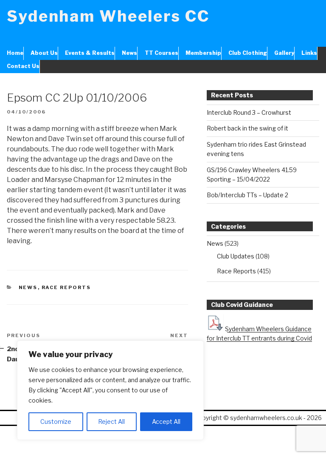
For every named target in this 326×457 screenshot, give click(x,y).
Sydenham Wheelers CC (108, 16)
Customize (55, 421)
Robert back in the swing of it (247, 128)
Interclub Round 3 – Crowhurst (249, 112)
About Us (44, 53)
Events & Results (90, 53)
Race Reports (66, 287)
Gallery (284, 53)
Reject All (111, 421)
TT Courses (161, 53)
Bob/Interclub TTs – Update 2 (247, 195)
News (129, 53)
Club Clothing (247, 53)
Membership (203, 53)
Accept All (166, 421)
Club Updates (235, 256)
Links (309, 53)
